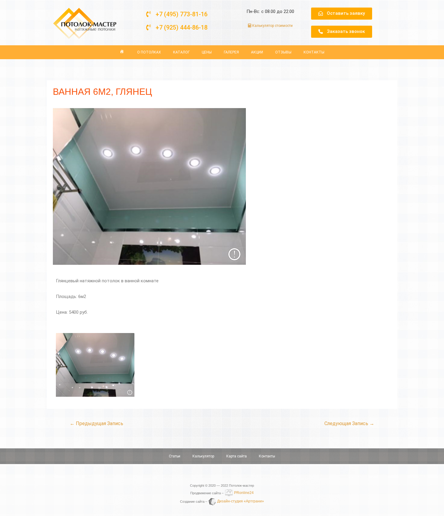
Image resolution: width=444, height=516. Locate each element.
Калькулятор (203, 456)
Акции (257, 52)
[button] (177, 14)
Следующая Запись (349, 423)
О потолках (149, 52)
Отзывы (283, 52)
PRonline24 (243, 493)
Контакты (314, 52)
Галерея (231, 52)
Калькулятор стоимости (272, 26)
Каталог (181, 52)
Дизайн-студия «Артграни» (240, 501)
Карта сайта (236, 456)
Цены (207, 52)
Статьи (174, 456)
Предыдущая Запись (96, 423)
